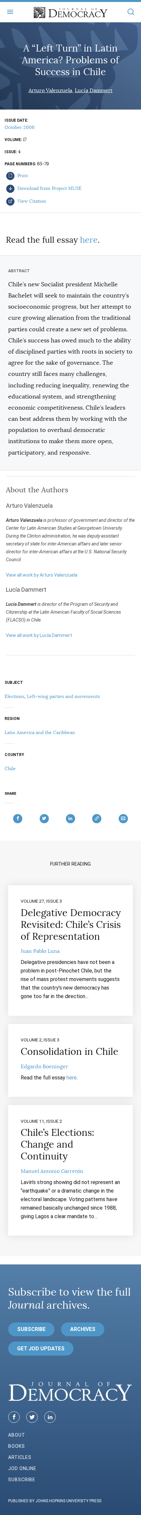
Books (16, 1446)
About (16, 1435)
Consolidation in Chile (69, 1051)
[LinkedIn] (50, 1417)
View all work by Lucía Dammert (39, 635)
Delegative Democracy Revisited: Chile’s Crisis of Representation (71, 924)
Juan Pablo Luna (40, 951)
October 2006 (19, 127)
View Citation (31, 201)
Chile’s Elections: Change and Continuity (57, 1144)
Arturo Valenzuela (50, 90)
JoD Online (22, 1468)
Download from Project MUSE (49, 188)
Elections (14, 696)
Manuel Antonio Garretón (52, 1171)
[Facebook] (14, 1417)
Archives (82, 1329)
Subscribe (31, 1329)
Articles (19, 1457)
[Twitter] (32, 1417)
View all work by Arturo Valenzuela (41, 575)
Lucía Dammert (93, 90)
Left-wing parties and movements (63, 696)
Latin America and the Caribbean (40, 732)
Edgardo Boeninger (44, 1066)
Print (22, 175)
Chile (10, 768)
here (89, 240)
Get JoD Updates (41, 1348)
